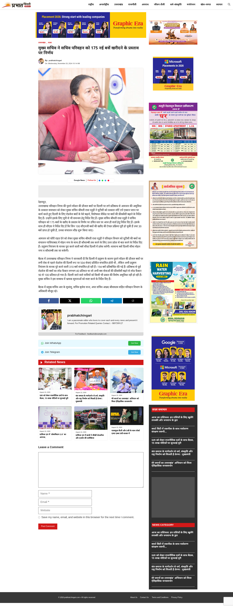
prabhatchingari (55, 60)
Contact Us (144, 597)
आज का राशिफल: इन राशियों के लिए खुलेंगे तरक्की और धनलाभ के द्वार (172, 419)
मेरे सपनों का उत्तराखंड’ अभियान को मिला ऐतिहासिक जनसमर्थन (171, 464)
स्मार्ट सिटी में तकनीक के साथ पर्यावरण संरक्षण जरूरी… (170, 430)
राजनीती (132, 4)
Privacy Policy (176, 597)
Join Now (134, 343)
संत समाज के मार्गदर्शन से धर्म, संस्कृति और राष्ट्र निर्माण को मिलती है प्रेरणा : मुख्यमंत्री (90, 399)
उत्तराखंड (118, 4)
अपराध (145, 4)
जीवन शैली (159, 4)
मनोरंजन (191, 4)
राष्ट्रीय (91, 4)
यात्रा (50, 42)
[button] (229, 4)
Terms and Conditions (160, 597)
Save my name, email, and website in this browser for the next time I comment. (87, 517)
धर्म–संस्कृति (175, 4)
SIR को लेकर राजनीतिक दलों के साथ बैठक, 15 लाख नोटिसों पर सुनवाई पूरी (173, 442)
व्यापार (219, 4)
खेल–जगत (206, 4)
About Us (133, 597)
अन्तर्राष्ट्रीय (104, 4)
